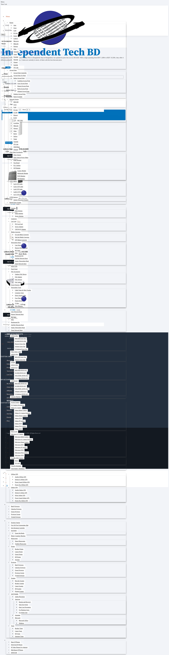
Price (5, 74)
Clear (8, 67)
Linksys (4, 46)
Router (4, 43)
